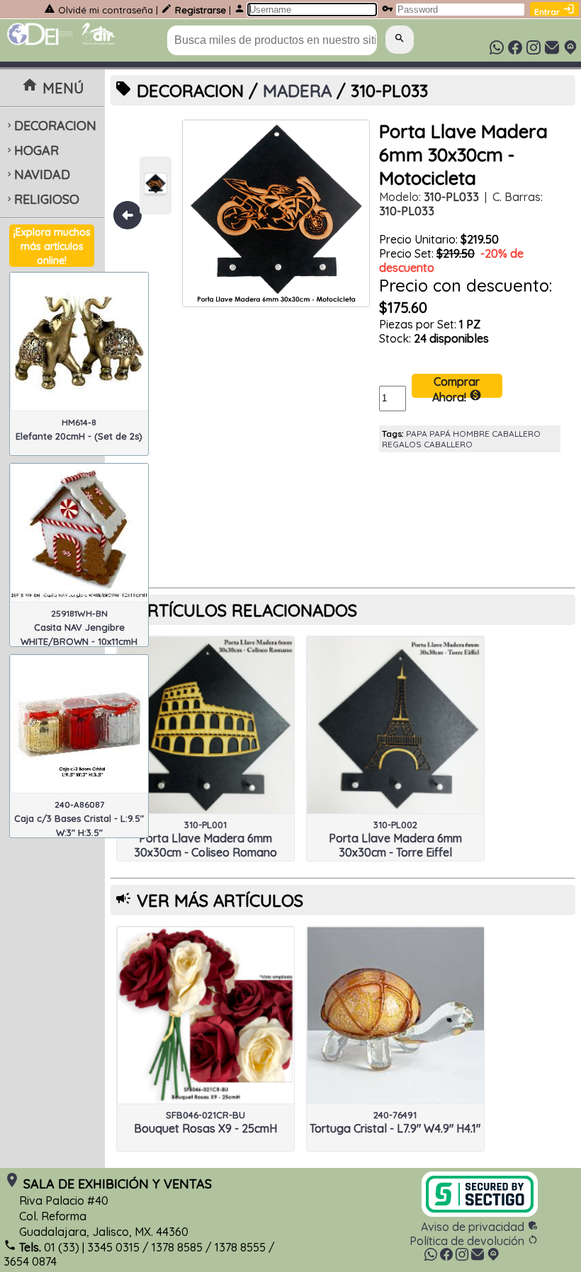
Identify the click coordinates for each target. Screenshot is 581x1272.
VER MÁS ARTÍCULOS (220, 900)
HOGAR (31, 150)
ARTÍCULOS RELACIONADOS (247, 610)
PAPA (416, 433)
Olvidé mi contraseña (105, 10)
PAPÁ (440, 433)
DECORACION (50, 126)
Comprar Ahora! (457, 386)
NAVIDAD (37, 174)
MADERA (297, 90)
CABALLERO (516, 433)
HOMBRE (471, 433)
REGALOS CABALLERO (427, 444)
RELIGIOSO (41, 199)
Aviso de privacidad (479, 1227)
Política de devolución (474, 1241)
